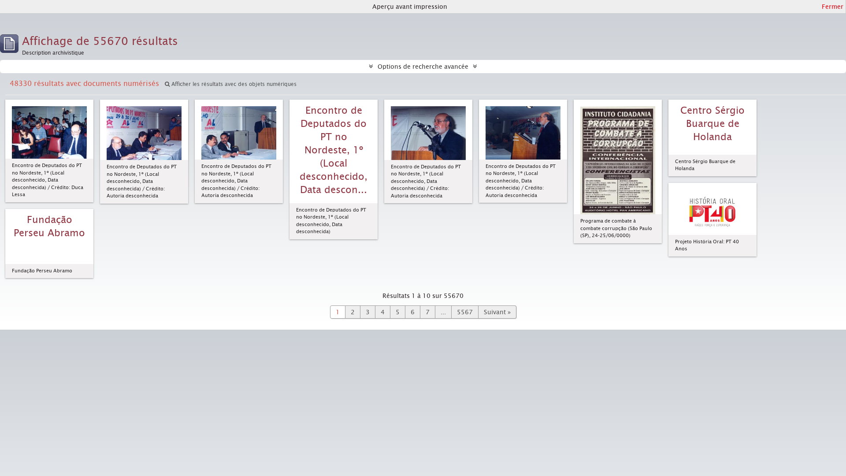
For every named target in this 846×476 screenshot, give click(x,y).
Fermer (832, 6)
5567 (465, 312)
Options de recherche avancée (423, 66)
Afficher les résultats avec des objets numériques (233, 84)
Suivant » (497, 312)
